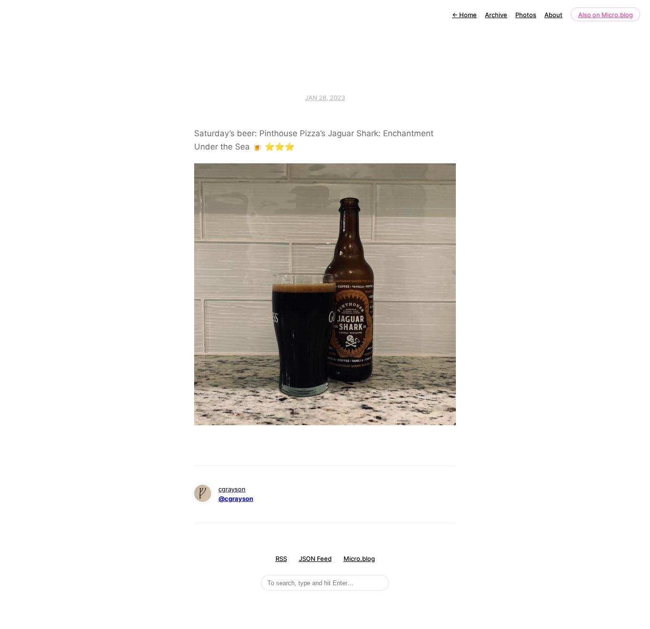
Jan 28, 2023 (325, 97)
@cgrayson (235, 498)
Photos (525, 15)
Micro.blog (359, 558)
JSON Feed (315, 558)
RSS (281, 558)
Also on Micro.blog (605, 15)
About (553, 15)
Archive (496, 15)
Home (464, 15)
